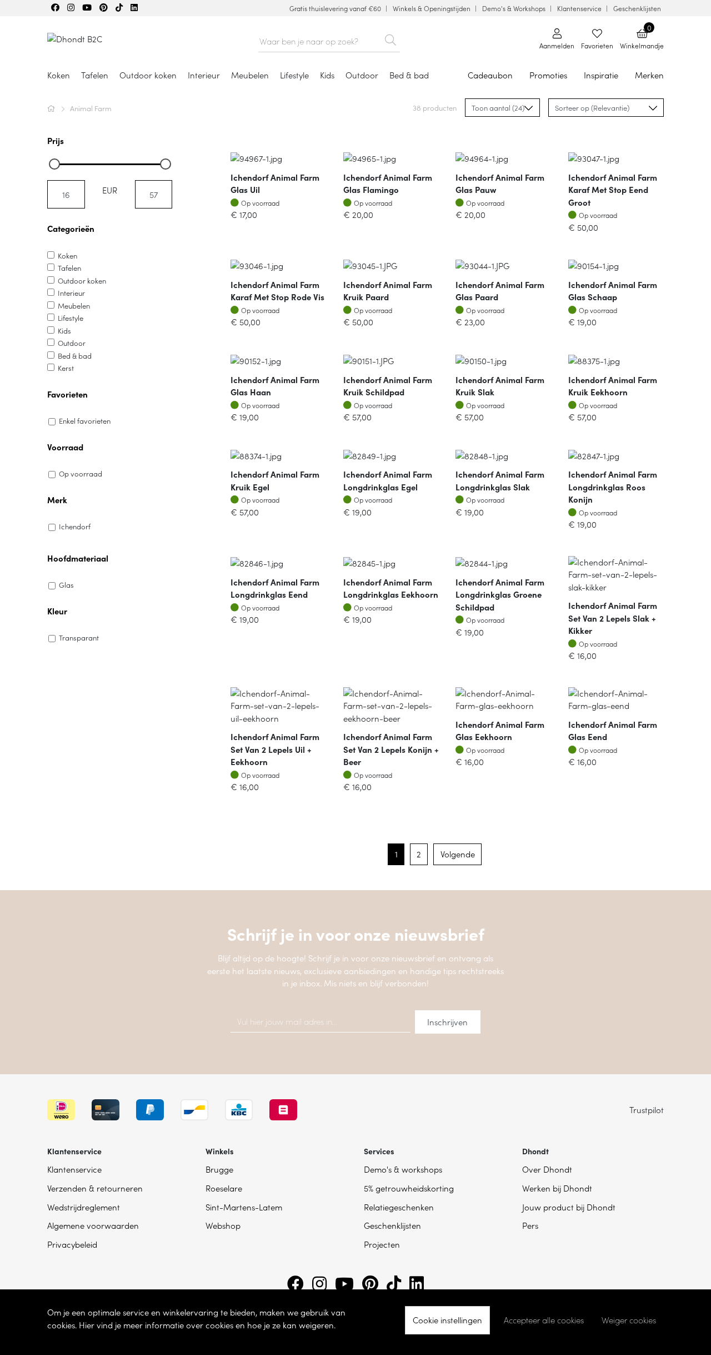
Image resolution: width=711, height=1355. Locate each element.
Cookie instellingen (447, 1320)
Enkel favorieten (85, 420)
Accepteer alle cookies (544, 1320)
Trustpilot (646, 1109)
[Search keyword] (390, 37)
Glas (66, 584)
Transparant (79, 637)
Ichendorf (75, 526)
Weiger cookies (629, 1320)
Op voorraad (80, 473)
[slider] (54, 164)
